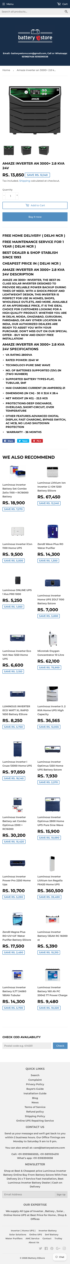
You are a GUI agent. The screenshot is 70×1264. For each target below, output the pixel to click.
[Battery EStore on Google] (58, 1248)
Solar (60, 1211)
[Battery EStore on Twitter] (40, 1248)
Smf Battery (51, 1234)
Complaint (35, 1079)
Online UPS (35, 1234)
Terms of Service (35, 1107)
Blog (35, 1098)
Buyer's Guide (35, 1088)
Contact (46, 1238)
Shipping (24, 180)
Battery (50, 1211)
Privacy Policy (35, 1084)
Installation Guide (35, 1093)
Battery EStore (36, 1258)
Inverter (38, 1211)
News (35, 1102)
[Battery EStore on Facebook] (46, 1248)
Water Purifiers (13, 1238)
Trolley (58, 1238)
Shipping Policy (35, 1116)
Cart (65, 4)
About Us (34, 1242)
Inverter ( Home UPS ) (23, 1230)
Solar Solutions (17, 1234)
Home (6, 70)
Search (35, 1075)
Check (60, 1045)
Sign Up (61, 1194)
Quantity (7, 189)
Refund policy (35, 1111)
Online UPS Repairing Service (35, 1120)
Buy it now (35, 216)
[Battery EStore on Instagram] (64, 1248)
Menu (10, 4)
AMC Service (32, 1238)
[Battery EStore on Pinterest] (52, 1248)
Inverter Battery (48, 1230)
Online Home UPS (15, 1215)
